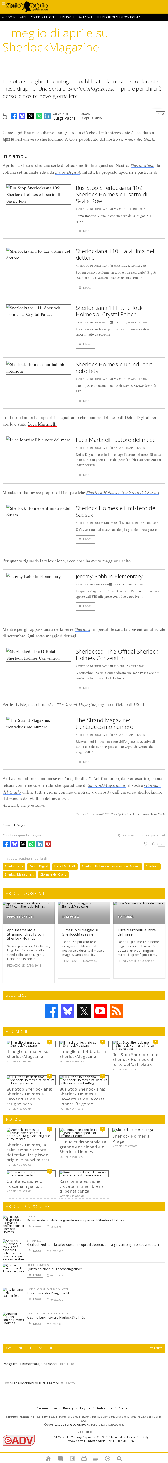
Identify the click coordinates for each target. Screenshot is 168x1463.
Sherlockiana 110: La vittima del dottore (115, 254)
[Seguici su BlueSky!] (67, 1011)
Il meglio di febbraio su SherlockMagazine (83, 1054)
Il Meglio (20, 825)
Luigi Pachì (66, 17)
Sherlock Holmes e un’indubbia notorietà (114, 368)
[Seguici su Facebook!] (51, 1011)
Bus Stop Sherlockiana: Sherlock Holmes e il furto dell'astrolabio (135, 1059)
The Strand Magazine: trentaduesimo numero (104, 723)
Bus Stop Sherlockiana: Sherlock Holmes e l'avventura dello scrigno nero (29, 1096)
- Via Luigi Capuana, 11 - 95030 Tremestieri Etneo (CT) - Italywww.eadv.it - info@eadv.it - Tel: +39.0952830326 (101, 1439)
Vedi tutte (156, 1347)
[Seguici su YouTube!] (100, 1011)
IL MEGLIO (70, 916)
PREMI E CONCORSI (38, 1265)
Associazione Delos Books (72, 1424)
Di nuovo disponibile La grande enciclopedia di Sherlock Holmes (83, 1146)
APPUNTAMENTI (20, 916)
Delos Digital (67, 172)
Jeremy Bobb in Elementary (109, 576)
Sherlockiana (143, 165)
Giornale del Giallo (53, 874)
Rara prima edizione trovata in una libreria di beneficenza (82, 1186)
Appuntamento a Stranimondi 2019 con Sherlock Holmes (25, 934)
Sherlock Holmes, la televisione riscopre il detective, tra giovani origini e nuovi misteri (29, 1152)
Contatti (125, 1408)
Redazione (104, 1408)
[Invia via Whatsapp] (39, 116)
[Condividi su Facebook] (14, 116)
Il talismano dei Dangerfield (48, 1293)
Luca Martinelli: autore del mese (116, 439)
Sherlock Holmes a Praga (131, 1138)
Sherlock (82, 629)
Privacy (68, 1408)
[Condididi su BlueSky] (22, 116)
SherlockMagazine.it (107, 785)
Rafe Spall (86, 17)
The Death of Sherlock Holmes (119, 17)
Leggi (87, 231)
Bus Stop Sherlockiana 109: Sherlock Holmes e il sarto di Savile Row (111, 194)
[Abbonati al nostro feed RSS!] (116, 1011)
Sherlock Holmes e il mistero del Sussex (122, 492)
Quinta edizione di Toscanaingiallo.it (25, 1183)
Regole (85, 1408)
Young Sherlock (43, 17)
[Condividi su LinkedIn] (47, 116)
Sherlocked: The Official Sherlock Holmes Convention (117, 655)
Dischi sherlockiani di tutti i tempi (31, 1383)
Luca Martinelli (42, 424)
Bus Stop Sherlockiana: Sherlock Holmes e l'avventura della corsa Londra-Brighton (82, 1096)
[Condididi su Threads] (30, 116)
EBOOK (31, 1216)
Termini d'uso (46, 1408)
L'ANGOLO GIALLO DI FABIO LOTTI (47, 1289)
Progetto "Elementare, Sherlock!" (30, 1363)
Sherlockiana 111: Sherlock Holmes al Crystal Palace (109, 311)
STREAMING (34, 1240)
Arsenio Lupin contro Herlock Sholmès (56, 1317)
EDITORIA (125, 916)
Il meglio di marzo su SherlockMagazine (27, 1054)
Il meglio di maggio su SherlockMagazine (80, 932)
